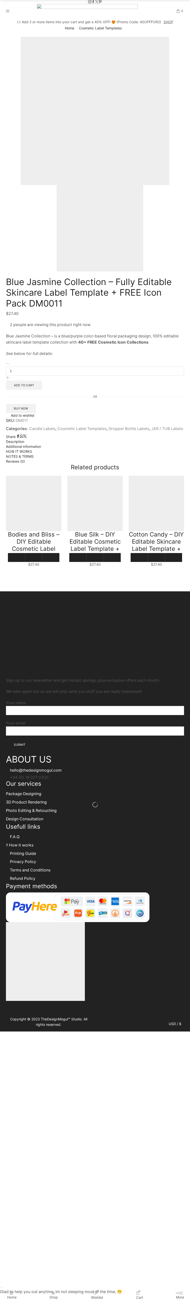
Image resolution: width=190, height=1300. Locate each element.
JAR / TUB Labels (167, 428)
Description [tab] (15, 441)
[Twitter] (96, 2)
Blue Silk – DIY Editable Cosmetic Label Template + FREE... (95, 545)
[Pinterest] (100, 2)
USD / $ (175, 1024)
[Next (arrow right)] (2, 1287)
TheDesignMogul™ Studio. (62, 1019)
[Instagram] (90, 2)
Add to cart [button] (16, 557)
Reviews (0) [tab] (15, 461)
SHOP (168, 22)
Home (69, 28)
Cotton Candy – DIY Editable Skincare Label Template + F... (156, 545)
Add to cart (24, 385)
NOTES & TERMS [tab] (20, 456)
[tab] (95, 441)
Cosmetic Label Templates (100, 28)
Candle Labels (42, 428)
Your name (16, 703)
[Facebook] (93, 2)
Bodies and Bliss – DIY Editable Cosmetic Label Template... (33, 545)
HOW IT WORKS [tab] (19, 451)
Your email (15, 723)
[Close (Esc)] (0, 1282)
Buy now (21, 408)
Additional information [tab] (23, 446)
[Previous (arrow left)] (0, 1287)
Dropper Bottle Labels (129, 428)
